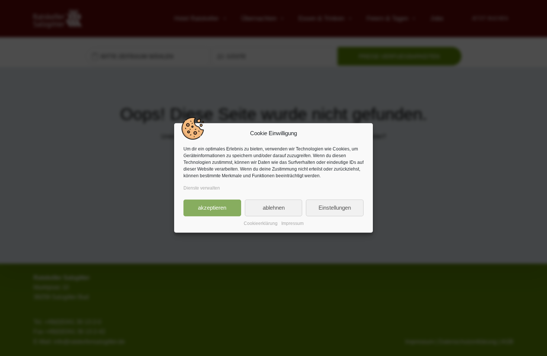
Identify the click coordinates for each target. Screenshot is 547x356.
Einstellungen (335, 207)
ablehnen (274, 207)
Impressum (292, 223)
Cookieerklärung (261, 223)
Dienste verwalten (201, 188)
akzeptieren (212, 207)
